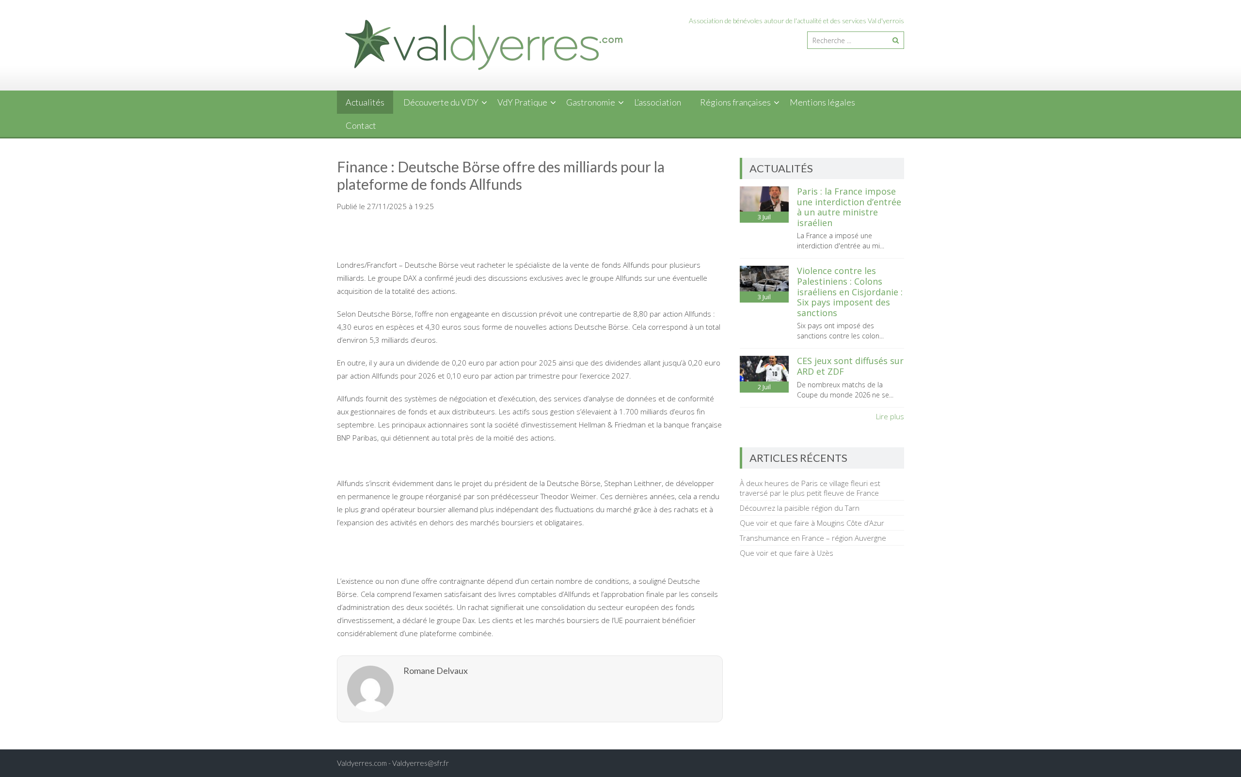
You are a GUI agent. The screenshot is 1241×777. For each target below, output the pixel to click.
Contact (361, 125)
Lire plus (890, 416)
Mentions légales (822, 102)
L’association (657, 102)
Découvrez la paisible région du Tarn (799, 508)
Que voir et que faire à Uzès (786, 553)
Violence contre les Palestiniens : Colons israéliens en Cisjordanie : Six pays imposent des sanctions (850, 291)
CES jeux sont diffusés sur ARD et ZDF (850, 366)
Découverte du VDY (440, 102)
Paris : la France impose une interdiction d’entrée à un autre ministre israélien (849, 207)
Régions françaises (735, 102)
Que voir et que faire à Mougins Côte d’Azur (812, 523)
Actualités (365, 102)
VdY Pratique (522, 102)
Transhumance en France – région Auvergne (813, 538)
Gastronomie (590, 102)
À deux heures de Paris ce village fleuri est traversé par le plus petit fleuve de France (810, 488)
